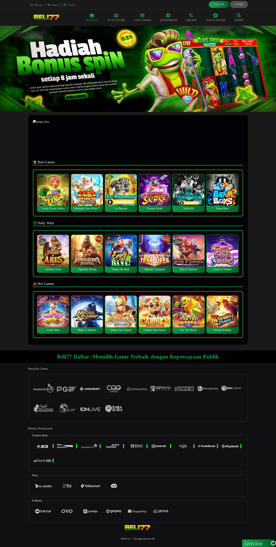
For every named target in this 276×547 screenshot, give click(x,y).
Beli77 (130, 539)
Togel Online (215, 20)
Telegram (55, 5)
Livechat (71, 5)
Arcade (191, 20)
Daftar (219, 4)
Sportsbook (168, 20)
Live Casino (142, 20)
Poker (239, 20)
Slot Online (116, 20)
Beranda (92, 20)
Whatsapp (38, 5)
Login (239, 4)
